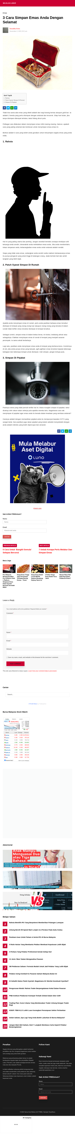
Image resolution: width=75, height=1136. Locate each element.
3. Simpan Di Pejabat (10, 102)
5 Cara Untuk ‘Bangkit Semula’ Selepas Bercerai (17, 551)
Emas (5, 13)
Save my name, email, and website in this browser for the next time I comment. (33, 657)
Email (8, 641)
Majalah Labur (9, 3)
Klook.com (37, 508)
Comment (10, 613)
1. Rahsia (7, 98)
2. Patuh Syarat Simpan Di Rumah (14, 100)
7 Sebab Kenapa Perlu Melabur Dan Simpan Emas (55, 551)
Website (9, 649)
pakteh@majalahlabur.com (46, 1070)
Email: (5, 527)
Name (8, 632)
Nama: (5, 519)
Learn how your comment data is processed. (42, 671)
